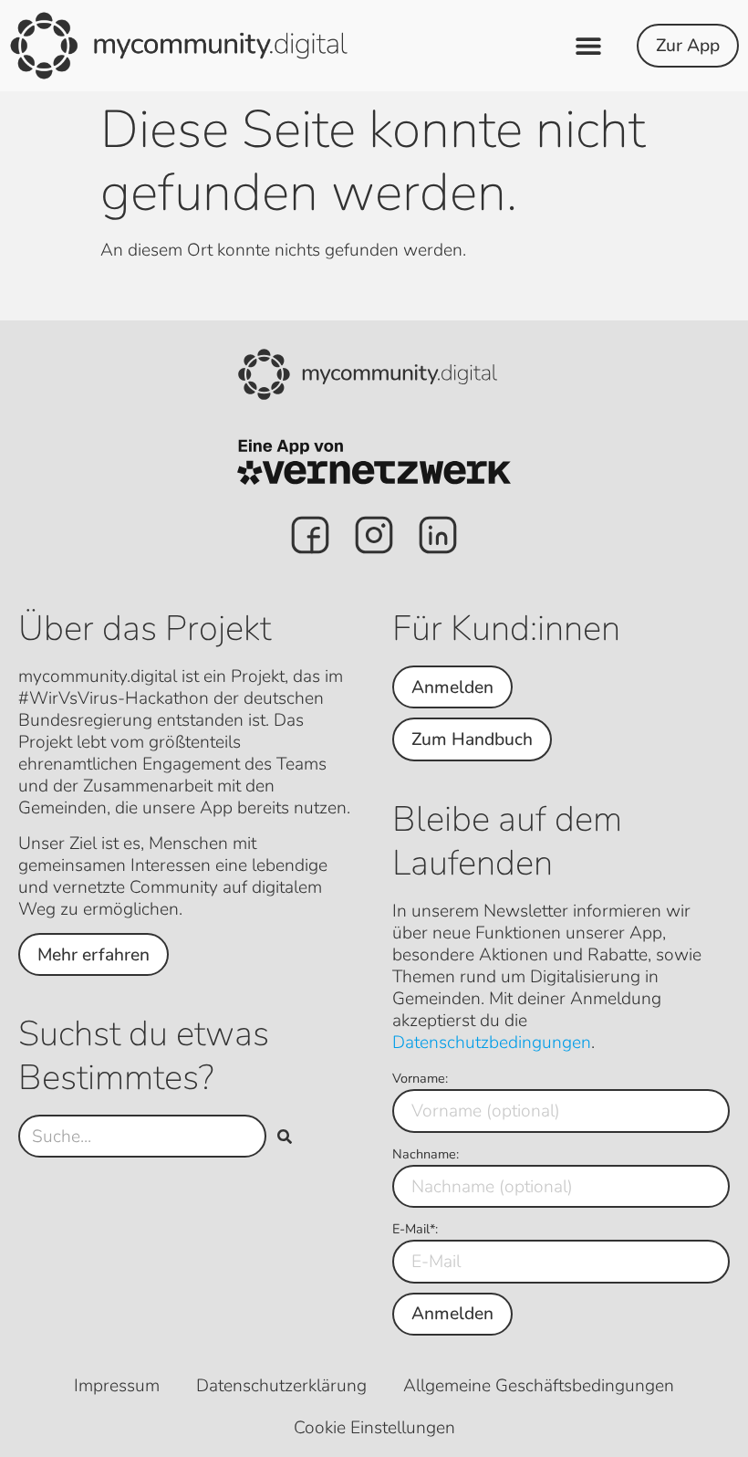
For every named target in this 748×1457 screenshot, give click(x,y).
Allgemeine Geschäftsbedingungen (538, 1386)
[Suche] (284, 1136)
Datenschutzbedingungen (491, 1042)
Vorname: (420, 1078)
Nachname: (425, 1154)
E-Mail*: (415, 1229)
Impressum (117, 1386)
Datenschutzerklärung (281, 1386)
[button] (588, 46)
